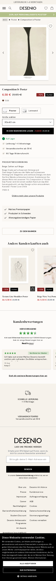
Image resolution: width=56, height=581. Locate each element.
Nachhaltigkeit (19, 506)
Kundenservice (36, 492)
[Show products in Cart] (52, 8)
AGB (31, 501)
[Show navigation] (4, 8)
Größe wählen (9, 117)
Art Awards (21, 528)
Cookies (33, 506)
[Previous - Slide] (3, 53)
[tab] (9, 84)
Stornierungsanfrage (39, 515)
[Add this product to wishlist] (50, 26)
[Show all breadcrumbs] (5, 19)
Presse (23, 492)
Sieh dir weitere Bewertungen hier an (28, 375)
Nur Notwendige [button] (28, 570)
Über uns (22, 487)
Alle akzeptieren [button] (28, 563)
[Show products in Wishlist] (46, 8)
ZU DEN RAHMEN (28, 231)
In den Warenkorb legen (27, 131)
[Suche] (10, 8)
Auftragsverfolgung (38, 497)
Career (23, 501)
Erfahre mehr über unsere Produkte (28, 196)
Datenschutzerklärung (24, 475)
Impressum (21, 497)
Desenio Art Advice (38, 487)
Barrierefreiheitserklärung (14, 511)
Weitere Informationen (37, 558)
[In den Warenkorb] (32, 288)
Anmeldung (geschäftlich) (14, 533)
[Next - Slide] (53, 53)
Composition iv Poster (30, 20)
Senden (28, 469)
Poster (14, 20)
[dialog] (28, 557)
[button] (28, 576)
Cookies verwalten (38, 520)
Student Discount (18, 515)
